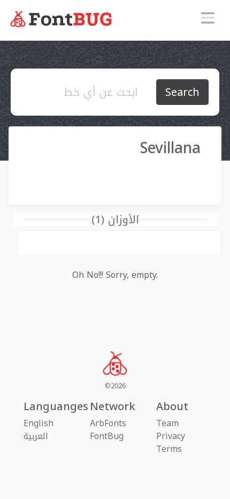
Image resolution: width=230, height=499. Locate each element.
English (38, 423)
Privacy (170, 436)
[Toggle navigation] (207, 20)
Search (182, 92)
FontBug (107, 436)
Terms (169, 449)
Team (167, 423)
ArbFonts (108, 423)
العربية (36, 436)
